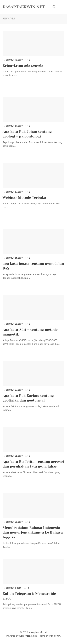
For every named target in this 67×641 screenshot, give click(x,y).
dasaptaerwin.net (24, 6)
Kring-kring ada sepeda (23, 66)
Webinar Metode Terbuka (24, 198)
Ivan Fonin (54, 635)
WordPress (24, 635)
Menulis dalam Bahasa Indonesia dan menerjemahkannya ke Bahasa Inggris (33, 532)
